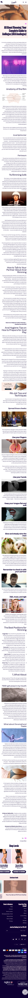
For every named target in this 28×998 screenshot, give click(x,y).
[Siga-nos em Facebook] (19, 939)
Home (25, 908)
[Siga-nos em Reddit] (13, 939)
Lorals (5, 225)
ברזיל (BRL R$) (23, 944)
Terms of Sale (10, 918)
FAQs (11, 906)
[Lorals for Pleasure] (14, 383)
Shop (25, 910)
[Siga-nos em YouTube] (16, 939)
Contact (11, 909)
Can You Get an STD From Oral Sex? (16, 895)
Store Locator (9, 911)
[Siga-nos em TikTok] (25, 939)
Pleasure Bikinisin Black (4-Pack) (19, 866)
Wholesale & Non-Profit (7, 914)
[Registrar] (7, 930)
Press (25, 918)
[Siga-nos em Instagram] (22, 939)
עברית (17, 944)
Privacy (11, 921)
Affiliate (24, 923)
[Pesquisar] (23, 2)
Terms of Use (10, 916)
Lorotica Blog (23, 915)
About (25, 913)
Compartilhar (23, 841)
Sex (25, 24)
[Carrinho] (2, 2)
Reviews (24, 920)
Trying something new (7, 275)
